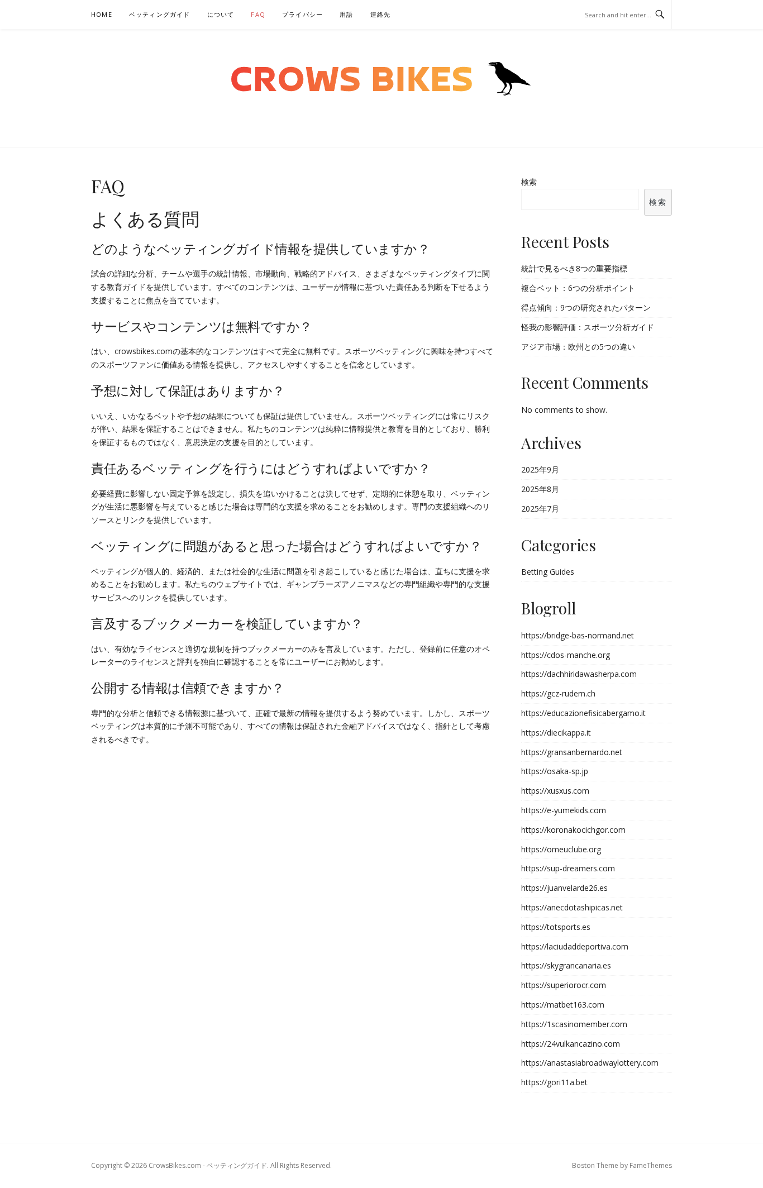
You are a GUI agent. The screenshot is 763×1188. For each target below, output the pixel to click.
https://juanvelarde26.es (564, 887)
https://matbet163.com (562, 1004)
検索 (529, 181)
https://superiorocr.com (563, 985)
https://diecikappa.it (556, 732)
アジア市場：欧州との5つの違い (578, 346)
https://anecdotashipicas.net (572, 907)
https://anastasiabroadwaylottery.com (590, 1062)
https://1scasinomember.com (574, 1024)
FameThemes (651, 1165)
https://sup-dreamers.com (568, 868)
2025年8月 (540, 489)
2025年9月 (540, 469)
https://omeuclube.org (561, 849)
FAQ (258, 14)
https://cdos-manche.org (565, 655)
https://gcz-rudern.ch (558, 693)
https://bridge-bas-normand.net (577, 635)
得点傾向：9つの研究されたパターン (586, 307)
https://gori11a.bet (554, 1082)
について (221, 14)
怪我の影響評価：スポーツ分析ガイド (587, 327)
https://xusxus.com (555, 790)
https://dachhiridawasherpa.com (579, 674)
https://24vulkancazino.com (570, 1043)
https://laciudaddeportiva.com (574, 946)
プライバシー (302, 14)
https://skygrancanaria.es (566, 965)
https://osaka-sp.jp (554, 771)
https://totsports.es (555, 927)
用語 (346, 14)
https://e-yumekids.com (563, 810)
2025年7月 (540, 508)
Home (101, 14)
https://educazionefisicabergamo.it (583, 713)
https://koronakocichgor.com (573, 829)
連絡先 (380, 14)
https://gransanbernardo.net (571, 752)
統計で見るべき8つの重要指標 (574, 268)
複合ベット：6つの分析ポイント (578, 288)
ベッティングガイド (159, 14)
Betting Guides (547, 571)
